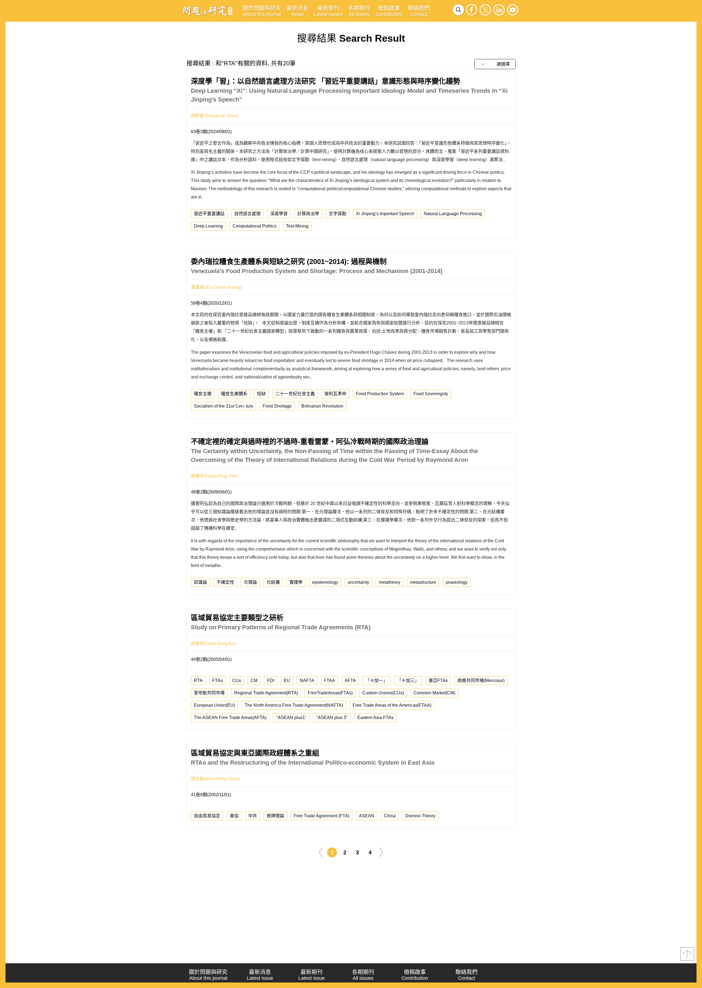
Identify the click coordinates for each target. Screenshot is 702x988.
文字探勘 (337, 213)
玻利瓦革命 (335, 393)
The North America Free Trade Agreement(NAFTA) (294, 705)
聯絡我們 (419, 11)
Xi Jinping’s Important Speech (385, 213)
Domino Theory (420, 815)
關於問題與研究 (262, 11)
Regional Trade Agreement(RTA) (266, 693)
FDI (270, 680)
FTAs (217, 680)
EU (287, 680)
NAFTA (307, 680)
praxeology (457, 582)
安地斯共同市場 (209, 693)
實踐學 (295, 582)
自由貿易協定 (207, 815)
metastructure (423, 582)
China (390, 815)
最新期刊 (328, 11)
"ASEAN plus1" (291, 717)
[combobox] (495, 64)
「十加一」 (376, 680)
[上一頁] (321, 852)
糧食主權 (202, 393)
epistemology (325, 582)
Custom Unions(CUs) (383, 693)
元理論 (250, 582)
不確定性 (225, 582)
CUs (236, 680)
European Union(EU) (214, 705)
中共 (252, 815)
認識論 (200, 582)
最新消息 (297, 11)
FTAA (329, 680)
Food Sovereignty (431, 393)
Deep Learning (208, 226)
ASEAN (366, 815)
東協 (234, 815)
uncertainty (358, 582)
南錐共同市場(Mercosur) (481, 680)
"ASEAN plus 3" (332, 717)
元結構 (273, 582)
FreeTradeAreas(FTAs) (330, 693)
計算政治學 (308, 213)
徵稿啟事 (389, 11)
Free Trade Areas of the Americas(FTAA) (392, 705)
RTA (198, 680)
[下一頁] (381, 852)
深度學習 (279, 213)
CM (254, 680)
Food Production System (380, 393)
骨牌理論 (275, 815)
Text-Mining (297, 226)
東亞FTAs (438, 680)
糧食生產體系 (234, 393)
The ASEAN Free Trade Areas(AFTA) (230, 717)
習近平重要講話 (209, 213)
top (687, 954)
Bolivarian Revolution (322, 406)
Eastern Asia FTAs (375, 717)
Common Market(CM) (434, 693)
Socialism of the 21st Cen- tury (223, 406)
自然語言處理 (247, 213)
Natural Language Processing (453, 213)
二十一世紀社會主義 (295, 393)
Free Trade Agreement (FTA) (321, 815)
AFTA (350, 680)
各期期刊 (359, 11)
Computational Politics (254, 226)
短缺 (261, 393)
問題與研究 (207, 10)
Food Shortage (277, 406)
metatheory (389, 582)
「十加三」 (408, 680)
